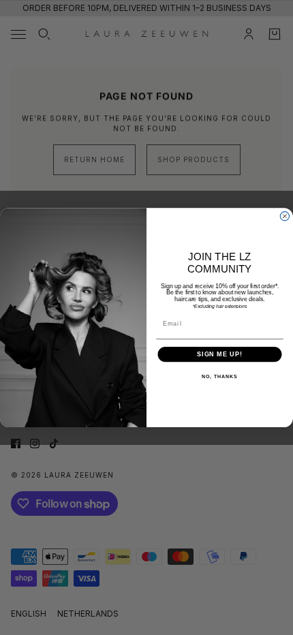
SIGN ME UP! (220, 354)
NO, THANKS (219, 377)
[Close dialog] (284, 215)
